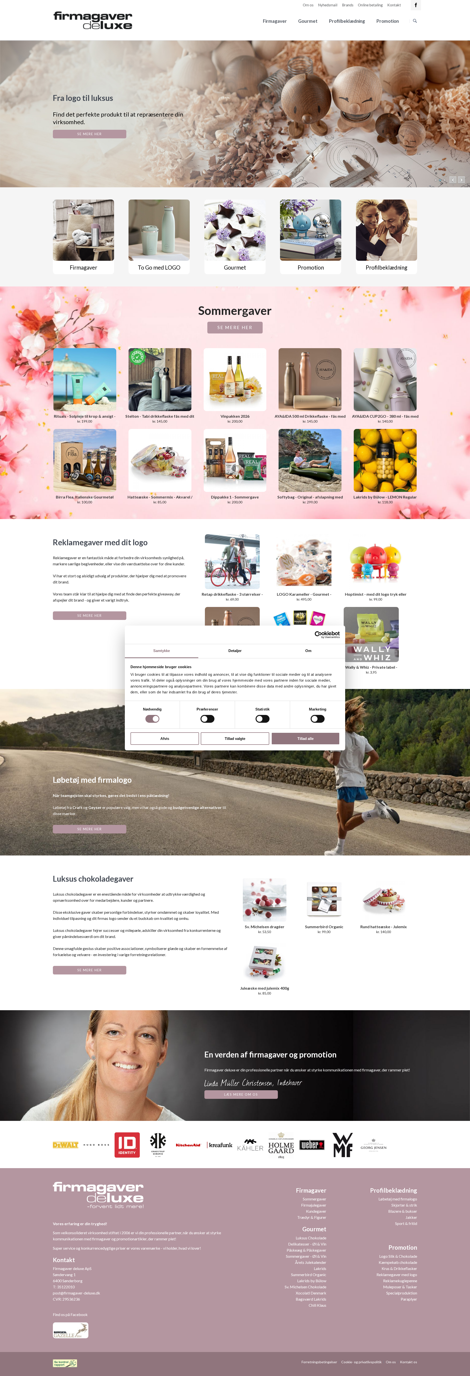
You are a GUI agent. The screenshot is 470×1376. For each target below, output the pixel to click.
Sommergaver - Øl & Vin (306, 1256)
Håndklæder (444, 180)
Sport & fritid (406, 1223)
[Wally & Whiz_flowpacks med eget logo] (371, 634)
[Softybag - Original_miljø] (310, 460)
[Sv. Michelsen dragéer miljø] (264, 900)
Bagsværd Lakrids (311, 1299)
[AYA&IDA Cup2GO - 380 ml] (385, 379)
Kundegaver (316, 1211)
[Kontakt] (416, 5)
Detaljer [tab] (235, 651)
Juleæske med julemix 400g (264, 988)
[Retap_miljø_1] (232, 561)
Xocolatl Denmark (311, 1293)
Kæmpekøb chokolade (398, 1262)
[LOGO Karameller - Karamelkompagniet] (304, 561)
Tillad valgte (235, 738)
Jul (436, 180)
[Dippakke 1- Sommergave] (235, 460)
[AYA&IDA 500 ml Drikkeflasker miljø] (310, 379)
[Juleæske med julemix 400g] (264, 961)
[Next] (461, 180)
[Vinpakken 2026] (235, 379)
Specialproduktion (401, 1293)
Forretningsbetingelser (319, 1362)
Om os (308, 5)
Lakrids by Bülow (311, 1280)
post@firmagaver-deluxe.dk (76, 1293)
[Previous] (453, 180)
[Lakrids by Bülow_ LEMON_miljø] (385, 460)
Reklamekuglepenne (400, 1280)
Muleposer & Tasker (400, 1286)
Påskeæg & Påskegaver (306, 1250)
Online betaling (370, 5)
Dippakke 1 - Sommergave (235, 497)
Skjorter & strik (404, 1205)
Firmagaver (275, 21)
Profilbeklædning (347, 21)
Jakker (411, 1217)
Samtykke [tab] (161, 651)
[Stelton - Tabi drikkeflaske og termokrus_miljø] (160, 379)
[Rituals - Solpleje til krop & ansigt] (84, 379)
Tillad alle (305, 738)
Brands (347, 5)
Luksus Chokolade (311, 1237)
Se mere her (235, 327)
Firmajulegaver (313, 1205)
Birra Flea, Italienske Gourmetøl (85, 497)
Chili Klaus (317, 1305)
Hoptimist (440, 180)
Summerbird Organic (308, 1274)
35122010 (66, 1286)
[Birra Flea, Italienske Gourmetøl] (84, 460)
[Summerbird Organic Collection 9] (324, 900)
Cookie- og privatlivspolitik (361, 1362)
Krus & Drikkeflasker (399, 1268)
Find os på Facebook (70, 1314)
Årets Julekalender (310, 1262)
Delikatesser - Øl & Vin (307, 1244)
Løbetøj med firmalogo (397, 1199)
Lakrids (320, 1268)
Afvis (164, 738)
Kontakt (394, 5)
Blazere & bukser (402, 1211)
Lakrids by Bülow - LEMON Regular (385, 497)
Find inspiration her (90, 134)
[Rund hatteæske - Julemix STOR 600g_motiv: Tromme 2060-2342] (383, 900)
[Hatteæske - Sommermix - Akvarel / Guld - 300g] (160, 460)
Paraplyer (409, 1299)
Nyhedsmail (327, 5)
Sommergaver (314, 1199)
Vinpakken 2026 (235, 416)
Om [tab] (308, 651)
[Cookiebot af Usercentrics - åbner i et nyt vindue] (318, 634)
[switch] (202, 719)
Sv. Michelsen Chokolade (305, 1286)
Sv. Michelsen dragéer (264, 926)
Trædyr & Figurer (311, 1217)
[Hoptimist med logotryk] (375, 561)
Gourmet (307, 21)
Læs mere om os (241, 1094)
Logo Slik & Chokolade (398, 1256)
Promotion (387, 21)
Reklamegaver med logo (396, 1274)
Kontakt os (408, 1362)
